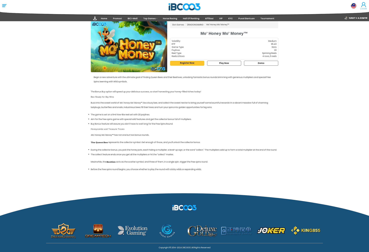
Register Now (187, 62)
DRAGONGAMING (195, 24)
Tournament (267, 18)
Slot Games (178, 24)
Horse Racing (170, 18)
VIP (221, 18)
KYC (230, 18)
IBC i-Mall (133, 18)
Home (104, 18)
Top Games (149, 18)
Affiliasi (209, 18)
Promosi (117, 18)
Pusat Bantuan (246, 18)
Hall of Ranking (191, 18)
